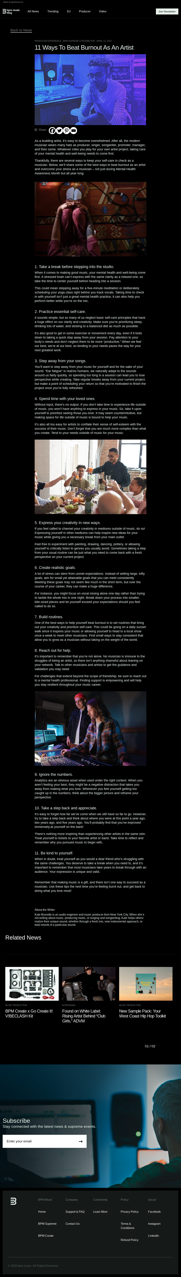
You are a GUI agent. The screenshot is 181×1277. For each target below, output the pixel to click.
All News (33, 11)
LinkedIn (153, 1235)
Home (42, 1211)
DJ (69, 11)
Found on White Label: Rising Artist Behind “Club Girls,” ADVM (83, 1016)
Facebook (154, 1211)
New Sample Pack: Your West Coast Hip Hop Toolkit (142, 1013)
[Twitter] (59, 130)
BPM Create (46, 1235)
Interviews (68, 1005)
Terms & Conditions (127, 1225)
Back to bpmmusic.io (13, 2)
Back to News (21, 30)
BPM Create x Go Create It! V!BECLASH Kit (29, 1013)
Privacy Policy (130, 1211)
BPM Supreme (47, 1223)
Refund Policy (129, 1239)
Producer (84, 11)
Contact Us (73, 1223)
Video (102, 11)
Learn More (100, 1211)
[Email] (73, 130)
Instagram (154, 1223)
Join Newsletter (167, 11)
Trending (53, 11)
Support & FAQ (75, 1211)
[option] (33, 993)
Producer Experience (48, 41)
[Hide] (50, 137)
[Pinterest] (66, 130)
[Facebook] (52, 130)
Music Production (16, 1005)
